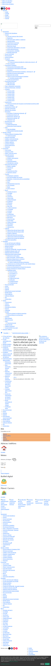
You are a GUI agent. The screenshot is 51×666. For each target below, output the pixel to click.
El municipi (3, 562)
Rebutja (42, 664)
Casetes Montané (7, 618)
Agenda (5, 414)
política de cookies (13, 661)
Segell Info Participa (12, 503)
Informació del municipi (9, 570)
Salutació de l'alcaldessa (9, 515)
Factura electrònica (8, 559)
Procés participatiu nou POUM (7, 341)
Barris (4, 573)
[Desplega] (10, 333)
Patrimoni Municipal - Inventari (10, 530)
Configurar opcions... (5, 664)
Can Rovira (5, 615)
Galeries (5, 575)
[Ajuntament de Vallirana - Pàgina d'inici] (9, 25)
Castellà (7, 13)
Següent (7, 473)
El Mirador (5, 621)
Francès (7, 18)
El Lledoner (5, 620)
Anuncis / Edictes (7, 535)
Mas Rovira (5, 636)
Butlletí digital (6, 419)
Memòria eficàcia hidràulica (7, 378)
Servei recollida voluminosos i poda (22, 506)
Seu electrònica (7, 543)
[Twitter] (2, 8)
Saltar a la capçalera (7, 1)
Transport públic (7, 565)
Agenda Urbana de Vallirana (10, 589)
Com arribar (6, 564)
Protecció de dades (33, 651)
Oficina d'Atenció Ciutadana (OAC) (11, 549)
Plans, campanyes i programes (10, 528)
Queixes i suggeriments (9, 554)
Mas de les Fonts (7, 634)
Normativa (5, 541)
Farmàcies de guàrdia (30, 503)
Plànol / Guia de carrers (9, 567)
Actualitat (6, 333)
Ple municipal (6, 520)
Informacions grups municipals (11, 599)
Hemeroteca (6, 426)
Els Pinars (5, 623)
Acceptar (47, 664)
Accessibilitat (31, 654)
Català (6, 12)
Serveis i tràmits (5, 548)
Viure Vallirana (6, 421)
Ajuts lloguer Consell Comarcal (4, 506)
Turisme (5, 572)
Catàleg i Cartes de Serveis (9, 552)
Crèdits (30, 648)
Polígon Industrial (7, 640)
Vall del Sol (5, 644)
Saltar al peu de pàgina (8, 4)
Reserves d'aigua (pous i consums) (8, 373)
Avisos (4, 411)
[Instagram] (9, 8)
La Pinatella (6, 628)
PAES (4, 546)
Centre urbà (6, 616)
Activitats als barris (7, 610)
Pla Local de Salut (7, 410)
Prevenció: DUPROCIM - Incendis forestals (7, 349)
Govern (5, 517)
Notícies (5, 413)
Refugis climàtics (7, 344)
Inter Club (5, 624)
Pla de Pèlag (6, 639)
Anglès (6, 15)
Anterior (3, 473)
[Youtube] (7, 8)
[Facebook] (4, 8)
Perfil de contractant (8, 538)
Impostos (5, 560)
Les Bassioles (6, 632)
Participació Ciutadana (8, 525)
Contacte (3, 6)
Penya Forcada (6, 637)
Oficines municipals (8, 551)
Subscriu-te (4, 485)
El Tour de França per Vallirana (10, 580)
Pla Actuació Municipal (8, 527)
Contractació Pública (8, 536)
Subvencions (6, 533)
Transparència (6, 544)
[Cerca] (36, 28)
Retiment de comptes (8, 539)
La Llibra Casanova (7, 626)
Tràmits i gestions (7, 556)
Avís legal (30, 653)
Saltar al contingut (6, 2)
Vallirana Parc (6, 645)
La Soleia (5, 631)
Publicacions (6, 440)
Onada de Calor (7, 346)
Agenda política (7, 435)
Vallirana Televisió (7, 422)
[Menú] (1, 30)
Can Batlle (5, 612)
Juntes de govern (7, 522)
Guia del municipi (7, 568)
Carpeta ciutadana (7, 557)
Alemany (7, 17)
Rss (4, 424)
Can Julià (5, 613)
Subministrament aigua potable (20, 333)
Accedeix (3, 452)
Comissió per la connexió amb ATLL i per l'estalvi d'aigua (8, 384)
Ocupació (5, 523)
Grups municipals (7, 519)
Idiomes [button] (5, 10)
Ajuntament (4, 514)
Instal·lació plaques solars (9, 588)
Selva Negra (6, 642)
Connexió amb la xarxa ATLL (8, 390)
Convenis (5, 531)
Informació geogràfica (8, 576)
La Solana (5, 629)
